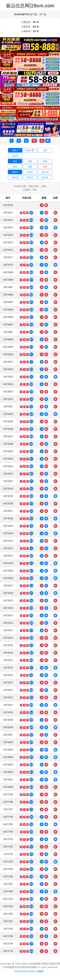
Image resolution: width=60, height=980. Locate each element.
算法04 (15, 177)
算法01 (15, 172)
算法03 (45, 172)
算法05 (30, 177)
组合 (15, 161)
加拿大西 (30, 150)
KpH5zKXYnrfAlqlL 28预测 (29, 971)
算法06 (45, 177)
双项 (45, 161)
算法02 (30, 172)
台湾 (45, 150)
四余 (15, 166)
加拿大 (15, 150)
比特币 (15, 155)
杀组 (30, 161)
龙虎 (45, 166)
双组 (30, 166)
